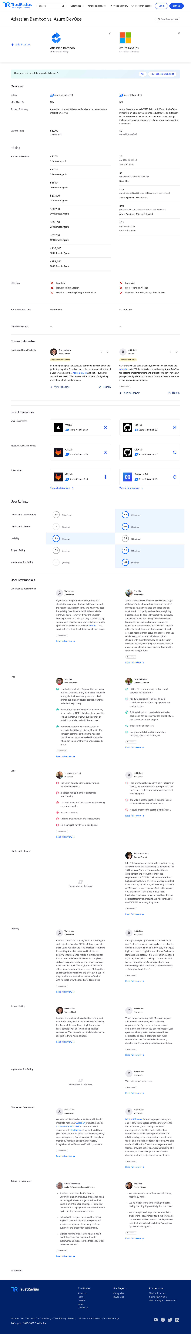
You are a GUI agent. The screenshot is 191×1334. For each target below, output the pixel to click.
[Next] (107, 351)
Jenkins (92, 626)
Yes (142, 74)
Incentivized (125, 386)
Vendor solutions (95, 6)
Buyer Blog (118, 1297)
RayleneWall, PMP (141, 854)
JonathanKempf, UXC (72, 773)
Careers (81, 1300)
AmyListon (138, 1184)
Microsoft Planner (134, 1119)
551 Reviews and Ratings (129, 52)
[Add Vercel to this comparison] (105, 427)
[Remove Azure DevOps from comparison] (179, 33)
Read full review (64, 641)
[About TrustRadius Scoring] (52, 95)
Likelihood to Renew (20, 526)
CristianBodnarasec (72, 1184)
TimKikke (137, 591)
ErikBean (68, 679)
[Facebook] (163, 1319)
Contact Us (83, 1308)
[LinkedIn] (177, 1319)
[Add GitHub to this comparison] (175, 427)
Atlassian (123, 369)
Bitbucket (74, 1126)
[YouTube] (155, 1319)
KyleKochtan (64, 350)
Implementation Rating (22, 562)
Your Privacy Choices (64, 1318)
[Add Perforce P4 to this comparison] (175, 477)
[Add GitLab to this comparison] (105, 452)
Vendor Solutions (157, 1293)
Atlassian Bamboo (62, 48)
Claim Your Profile (158, 1297)
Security (30, 1318)
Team (80, 1297)
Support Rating (18, 550)
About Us (82, 1293)
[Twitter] (170, 1319)
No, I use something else (162, 74)
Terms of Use (17, 1318)
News (80, 1304)
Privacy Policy (44, 1318)
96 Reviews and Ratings (59, 52)
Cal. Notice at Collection (89, 1318)
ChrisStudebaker (140, 679)
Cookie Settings (111, 1318)
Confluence (76, 1130)
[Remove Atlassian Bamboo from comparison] (109, 33)
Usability (15, 538)
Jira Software (62, 1126)
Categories (76, 6)
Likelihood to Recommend (23, 514)
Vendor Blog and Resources (162, 1300)
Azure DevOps (129, 48)
